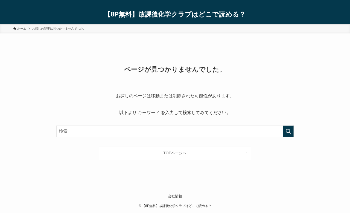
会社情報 (175, 196)
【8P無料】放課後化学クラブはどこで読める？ (175, 14)
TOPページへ (174, 153)
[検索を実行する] (288, 131)
